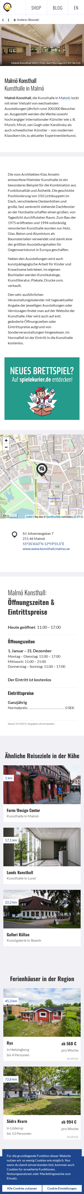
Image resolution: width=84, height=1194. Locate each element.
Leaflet (29, 516)
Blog (57, 7)
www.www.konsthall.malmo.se (46, 548)
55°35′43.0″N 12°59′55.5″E (43, 543)
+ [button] (6, 440)
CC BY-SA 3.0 (72, 63)
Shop (36, 7)
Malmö (64, 98)
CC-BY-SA (78, 516)
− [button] (6, 447)
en (76, 7)
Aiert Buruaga (54, 63)
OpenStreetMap (53, 516)
